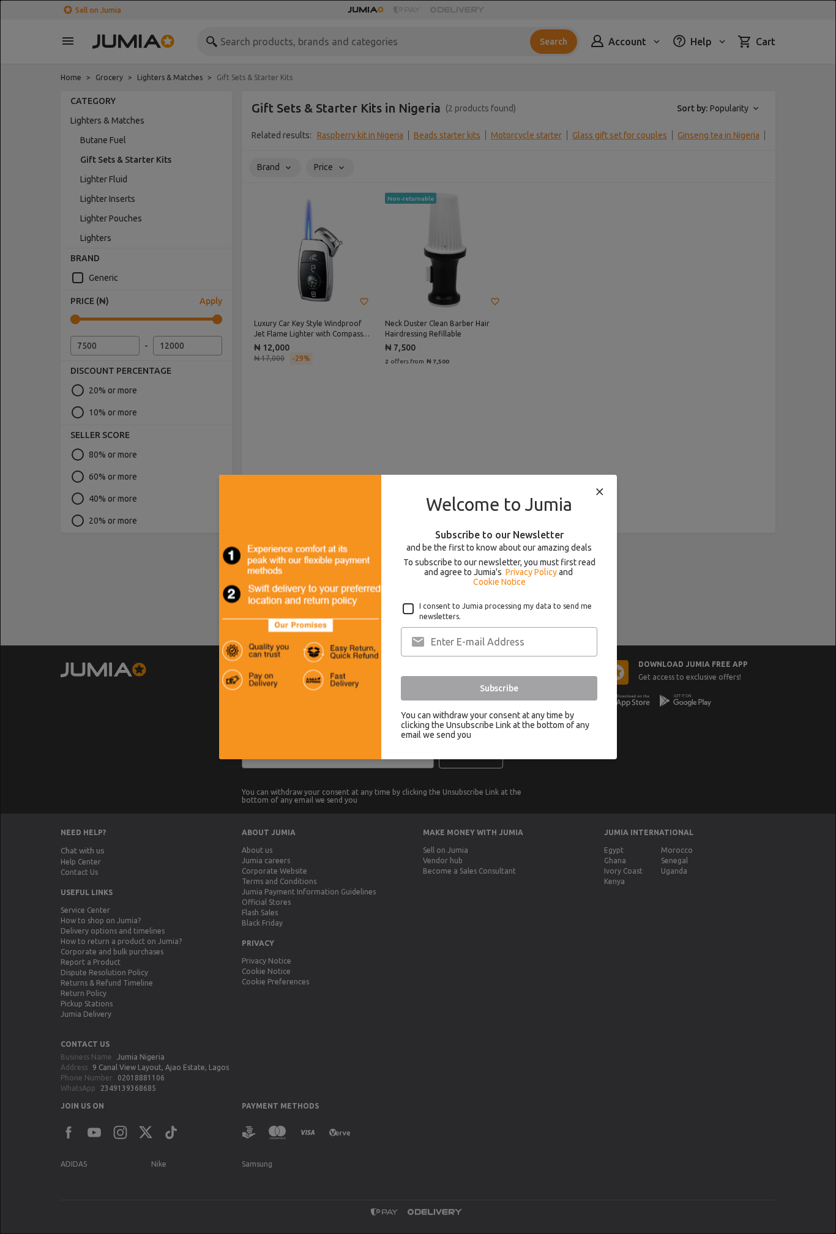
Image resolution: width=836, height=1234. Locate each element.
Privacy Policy (531, 572)
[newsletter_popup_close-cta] (600, 492)
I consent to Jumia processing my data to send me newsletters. (505, 611)
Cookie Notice (499, 582)
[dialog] (418, 617)
